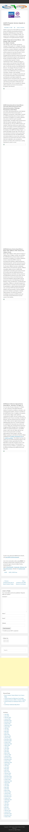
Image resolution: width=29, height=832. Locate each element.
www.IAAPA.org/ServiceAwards (12, 557)
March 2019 (7, 771)
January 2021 (7, 737)
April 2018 (6, 788)
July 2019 (6, 765)
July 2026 (6, 714)
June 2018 (6, 785)
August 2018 (7, 782)
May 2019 (6, 768)
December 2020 (8, 739)
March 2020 (7, 753)
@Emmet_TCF (23, 567)
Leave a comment (20, 27)
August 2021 (7, 726)
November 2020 (8, 740)
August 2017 (7, 801)
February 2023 (7, 717)
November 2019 (8, 759)
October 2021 (7, 723)
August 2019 (7, 764)
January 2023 (7, 719)
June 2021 (6, 729)
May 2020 (6, 750)
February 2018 (7, 791)
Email (3, 618)
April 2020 (6, 751)
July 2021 (6, 728)
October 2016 (7, 816)
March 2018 (7, 790)
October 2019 (7, 760)
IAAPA (5, 572)
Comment (4, 596)
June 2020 (6, 748)
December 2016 (8, 813)
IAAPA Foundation (9, 438)
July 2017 (6, 802)
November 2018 (8, 777)
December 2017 (8, 795)
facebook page (22, 568)
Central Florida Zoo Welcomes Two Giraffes (14, 698)
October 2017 (7, 798)
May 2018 (6, 787)
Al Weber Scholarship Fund (16, 436)
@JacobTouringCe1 (7, 568)
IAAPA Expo (14, 572)
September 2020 (8, 743)
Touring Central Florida (16, 826)
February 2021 (7, 736)
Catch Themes (17, 829)
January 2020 (7, 756)
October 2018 (7, 779)
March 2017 (7, 808)
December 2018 (8, 776)
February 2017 (7, 810)
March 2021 (7, 734)
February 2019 (7, 773)
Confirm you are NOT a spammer (10, 630)
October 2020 (7, 742)
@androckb (16, 567)
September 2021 (8, 725)
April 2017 (6, 807)
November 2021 (8, 722)
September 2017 (8, 799)
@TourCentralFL (10, 567)
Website (4, 623)
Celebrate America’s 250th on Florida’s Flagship (15, 699)
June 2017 (6, 804)
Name (4, 613)
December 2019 (8, 757)
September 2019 (8, 762)
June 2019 (6, 767)
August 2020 (7, 745)
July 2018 (6, 784)
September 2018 (8, 781)
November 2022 (8, 720)
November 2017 (8, 796)
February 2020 (7, 754)
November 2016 (8, 815)
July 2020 (6, 747)
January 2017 (7, 812)
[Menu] (2, 1)
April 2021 (6, 733)
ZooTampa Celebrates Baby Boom (12, 704)
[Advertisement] (14, 672)
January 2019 (7, 774)
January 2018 (7, 793)
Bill (14, 27)
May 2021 (6, 731)
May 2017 (6, 805)
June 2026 (6, 716)
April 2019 (6, 770)
